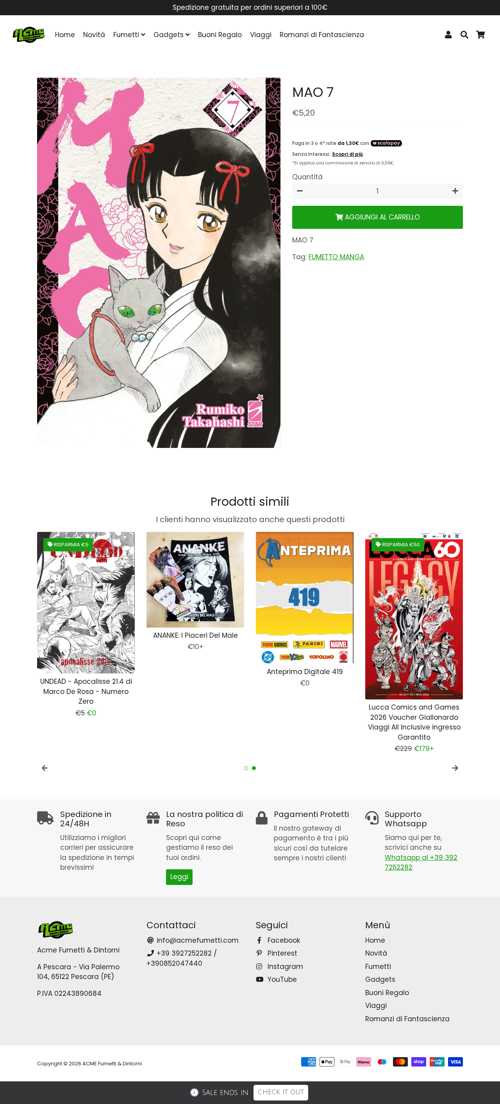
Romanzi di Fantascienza (322, 34)
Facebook (283, 940)
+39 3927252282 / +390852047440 (181, 958)
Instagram (284, 966)
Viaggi (260, 34)
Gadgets (170, 34)
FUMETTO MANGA (336, 257)
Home (65, 34)
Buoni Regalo (220, 34)
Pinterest (281, 953)
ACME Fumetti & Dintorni (112, 1063)
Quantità (307, 177)
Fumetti (127, 34)
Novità (94, 34)
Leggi (179, 876)
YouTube (281, 979)
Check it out (281, 1092)
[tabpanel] (86, 625)
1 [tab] (246, 768)
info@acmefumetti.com (197, 940)
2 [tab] (254, 768)
